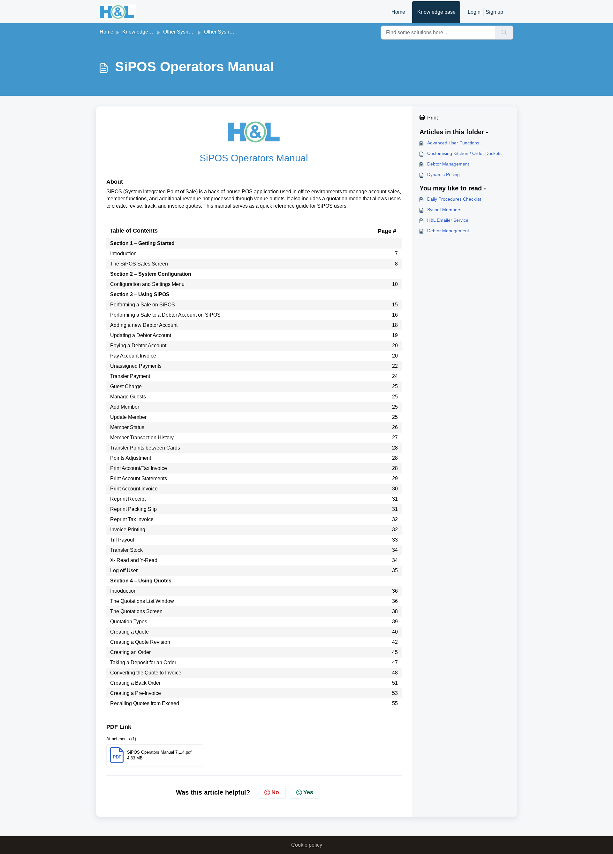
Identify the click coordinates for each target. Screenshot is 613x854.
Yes (308, 792)
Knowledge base (436, 12)
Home (398, 12)
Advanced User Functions (453, 142)
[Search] (504, 33)
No (275, 792)
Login (474, 12)
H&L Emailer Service (447, 220)
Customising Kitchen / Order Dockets (464, 153)
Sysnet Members (444, 209)
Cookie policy (306, 845)
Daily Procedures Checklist (454, 199)
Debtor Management (448, 163)
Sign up (494, 12)
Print (432, 117)
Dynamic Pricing (443, 174)
